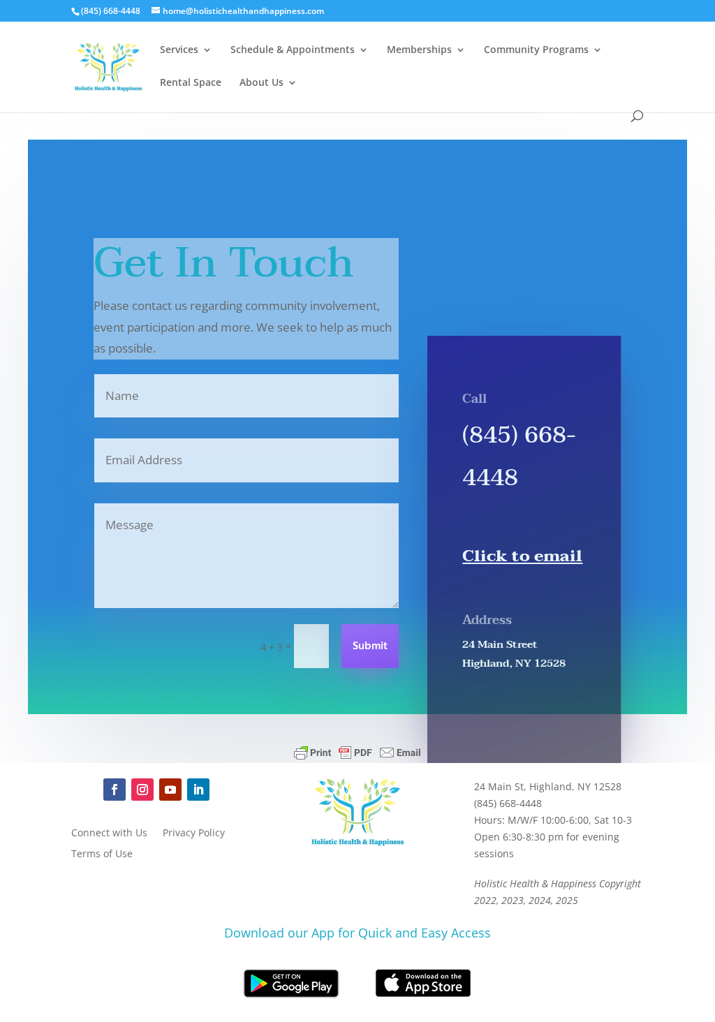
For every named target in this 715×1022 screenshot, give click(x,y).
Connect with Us (109, 833)
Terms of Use (102, 854)
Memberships (419, 50)
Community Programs (536, 50)
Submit (370, 646)
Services (179, 50)
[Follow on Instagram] (142, 789)
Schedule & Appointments (292, 50)
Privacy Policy (194, 833)
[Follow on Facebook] (114, 789)
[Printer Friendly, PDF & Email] (357, 752)
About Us (261, 83)
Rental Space (190, 83)
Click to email (522, 556)
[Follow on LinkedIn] (198, 789)
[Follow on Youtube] (170, 789)
